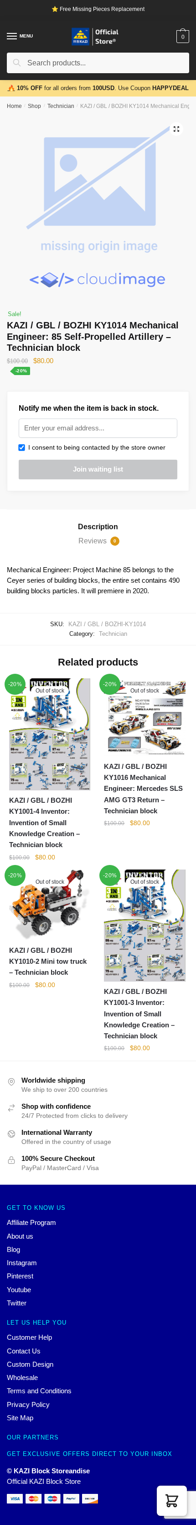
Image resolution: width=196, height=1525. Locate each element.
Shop (34, 106)
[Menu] (12, 36)
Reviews (97, 541)
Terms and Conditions (39, 1391)
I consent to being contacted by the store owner (95, 447)
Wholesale (22, 1377)
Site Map (20, 1418)
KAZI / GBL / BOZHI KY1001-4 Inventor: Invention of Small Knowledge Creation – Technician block (44, 822)
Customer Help (29, 1337)
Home (14, 106)
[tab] (98, 527)
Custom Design (30, 1364)
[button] (172, 1501)
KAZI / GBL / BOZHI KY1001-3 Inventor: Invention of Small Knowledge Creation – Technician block (139, 1014)
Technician (60, 106)
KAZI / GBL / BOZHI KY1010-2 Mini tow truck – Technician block (48, 961)
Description (98, 527)
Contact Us (24, 1351)
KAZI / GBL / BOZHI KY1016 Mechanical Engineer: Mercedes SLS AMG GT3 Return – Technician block (143, 788)
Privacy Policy (28, 1404)
